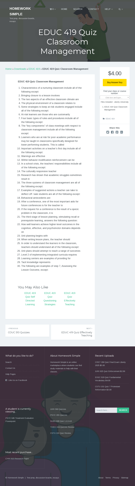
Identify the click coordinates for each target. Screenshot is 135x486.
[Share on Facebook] (112, 132)
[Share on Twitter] (108, 132)
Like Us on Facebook (17, 380)
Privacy (116, 478)
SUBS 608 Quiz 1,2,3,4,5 (61, 421)
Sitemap (124, 478)
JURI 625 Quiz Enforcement (107, 371)
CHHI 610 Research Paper (17, 458)
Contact (93, 9)
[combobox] (115, 97)
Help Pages (10, 374)
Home (64, 9)
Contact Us (10, 368)
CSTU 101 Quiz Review (60, 433)
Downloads (20, 69)
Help (107, 9)
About (100, 478)
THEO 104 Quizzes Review (62, 427)
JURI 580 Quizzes (58, 409)
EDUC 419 (34, 69)
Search (77, 9)
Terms (108, 478)
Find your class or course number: (114, 92)
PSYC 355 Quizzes (58, 415)
